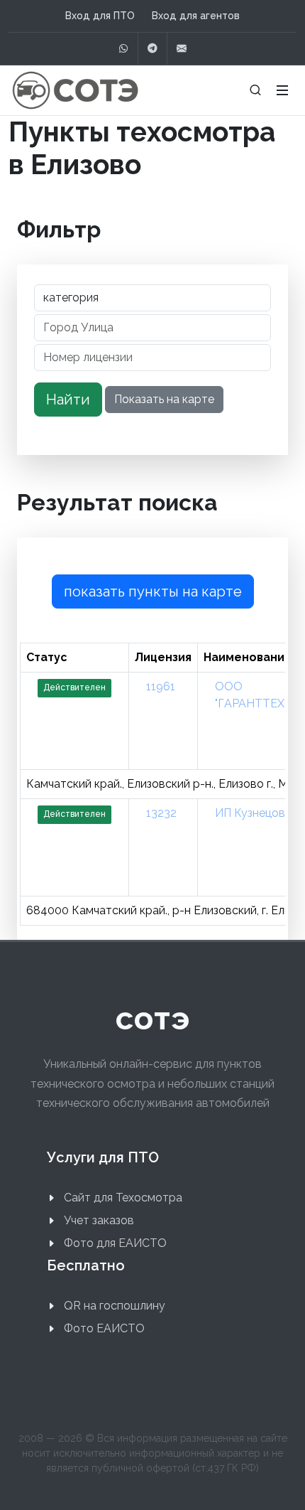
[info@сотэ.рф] (181, 49)
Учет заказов (99, 1220)
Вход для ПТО (100, 15)
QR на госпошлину (114, 1305)
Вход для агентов (196, 15)
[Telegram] (152, 49)
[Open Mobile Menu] (282, 90)
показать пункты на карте (153, 591)
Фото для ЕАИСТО (115, 1243)
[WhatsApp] (123, 49)
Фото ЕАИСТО (104, 1328)
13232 (161, 813)
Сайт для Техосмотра (123, 1197)
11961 (160, 686)
